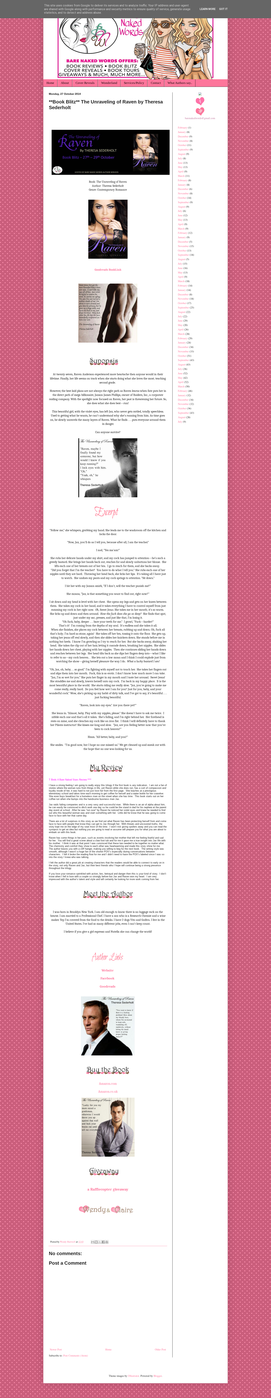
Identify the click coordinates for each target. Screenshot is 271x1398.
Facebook (107, 978)
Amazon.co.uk (108, 1092)
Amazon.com (108, 1084)
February (182, 127)
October (182, 145)
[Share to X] (100, 1242)
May (180, 167)
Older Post (160, 1349)
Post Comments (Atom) (75, 1355)
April (180, 171)
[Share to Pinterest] (107, 1242)
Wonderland (109, 83)
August (181, 154)
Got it (223, 9)
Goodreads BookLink (108, 269)
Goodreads (107, 986)
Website (108, 970)
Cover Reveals (85, 83)
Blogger (158, 1376)
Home (50, 83)
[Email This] (93, 1242)
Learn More (208, 9)
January (182, 132)
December (183, 136)
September (183, 149)
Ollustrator (133, 1376)
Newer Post (56, 1349)
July (180, 158)
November (183, 141)
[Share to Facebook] (103, 1242)
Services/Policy (134, 83)
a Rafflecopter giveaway (107, 1189)
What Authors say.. (180, 83)
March (181, 176)
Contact (156, 83)
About (65, 83)
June (180, 162)
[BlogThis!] (96, 1242)
